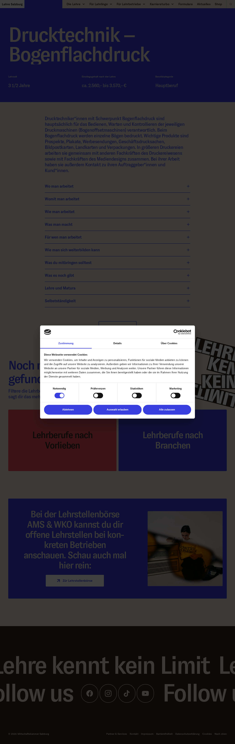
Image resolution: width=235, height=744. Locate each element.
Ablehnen (68, 409)
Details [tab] (117, 343)
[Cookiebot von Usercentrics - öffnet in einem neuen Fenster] (176, 332)
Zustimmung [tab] (66, 343)
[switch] (98, 395)
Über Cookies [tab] (169, 343)
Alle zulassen (167, 409)
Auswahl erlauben (117, 409)
